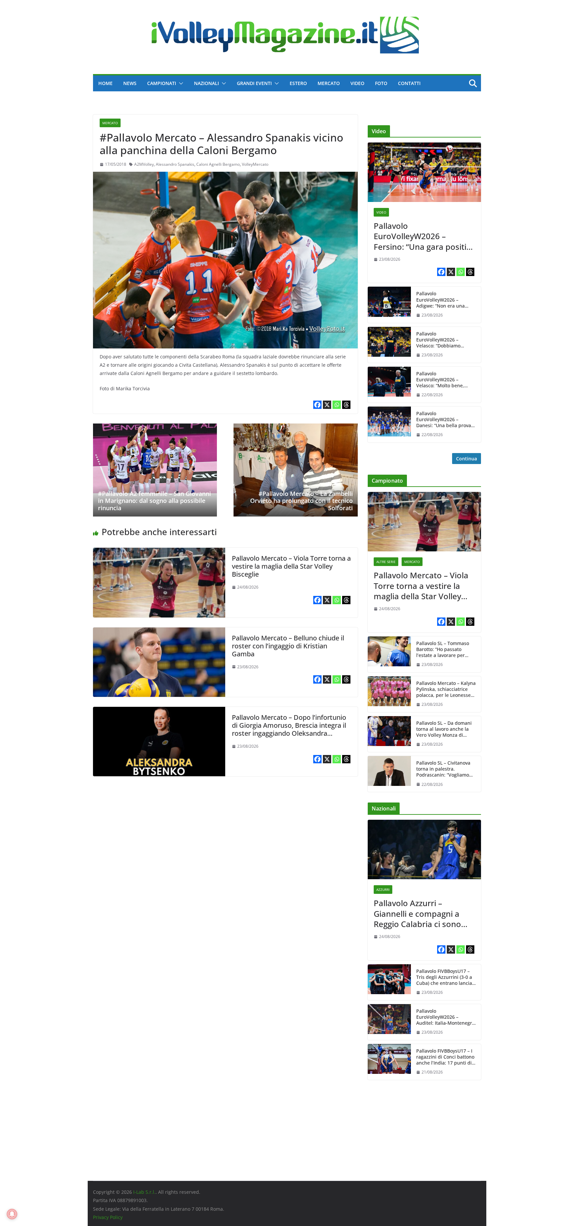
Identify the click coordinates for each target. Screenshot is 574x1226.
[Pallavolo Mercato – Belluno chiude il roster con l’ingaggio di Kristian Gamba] (159, 632)
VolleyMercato (255, 164)
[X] (327, 405)
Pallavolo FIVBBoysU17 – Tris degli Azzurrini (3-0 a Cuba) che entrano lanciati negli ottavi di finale (445, 977)
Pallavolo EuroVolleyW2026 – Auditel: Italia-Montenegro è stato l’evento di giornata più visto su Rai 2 (445, 1017)
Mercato (329, 83)
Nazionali (206, 83)
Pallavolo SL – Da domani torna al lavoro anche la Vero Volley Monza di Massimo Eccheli (444, 729)
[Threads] (346, 405)
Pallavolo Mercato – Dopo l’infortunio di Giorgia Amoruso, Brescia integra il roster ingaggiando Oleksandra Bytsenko (289, 729)
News (130, 83)
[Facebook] (317, 405)
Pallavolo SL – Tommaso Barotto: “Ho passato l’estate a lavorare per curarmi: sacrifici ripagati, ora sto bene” (445, 649)
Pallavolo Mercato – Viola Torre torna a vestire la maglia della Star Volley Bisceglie (291, 566)
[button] (179, 83)
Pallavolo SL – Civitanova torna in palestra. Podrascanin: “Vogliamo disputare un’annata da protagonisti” (443, 769)
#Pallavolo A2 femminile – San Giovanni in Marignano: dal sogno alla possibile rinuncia (154, 501)
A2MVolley (144, 164)
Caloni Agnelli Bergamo (218, 164)
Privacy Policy (108, 1217)
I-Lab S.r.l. (144, 1192)
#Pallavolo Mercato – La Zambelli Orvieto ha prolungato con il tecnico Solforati (301, 501)
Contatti (409, 83)
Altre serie (386, 561)
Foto (381, 83)
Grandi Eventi (254, 83)
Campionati (161, 83)
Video (357, 83)
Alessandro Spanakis (175, 164)
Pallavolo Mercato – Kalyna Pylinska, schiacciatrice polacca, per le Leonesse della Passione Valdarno (446, 689)
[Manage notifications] (12, 1214)
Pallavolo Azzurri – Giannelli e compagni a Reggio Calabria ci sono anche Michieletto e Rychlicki (417, 913)
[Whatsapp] (337, 405)
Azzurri (383, 889)
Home (105, 83)
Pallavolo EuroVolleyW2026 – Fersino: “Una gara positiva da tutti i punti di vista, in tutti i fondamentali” (424, 236)
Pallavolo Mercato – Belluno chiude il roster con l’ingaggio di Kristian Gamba (288, 645)
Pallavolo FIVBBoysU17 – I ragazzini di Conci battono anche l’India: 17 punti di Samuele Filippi (445, 1057)
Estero (298, 83)
